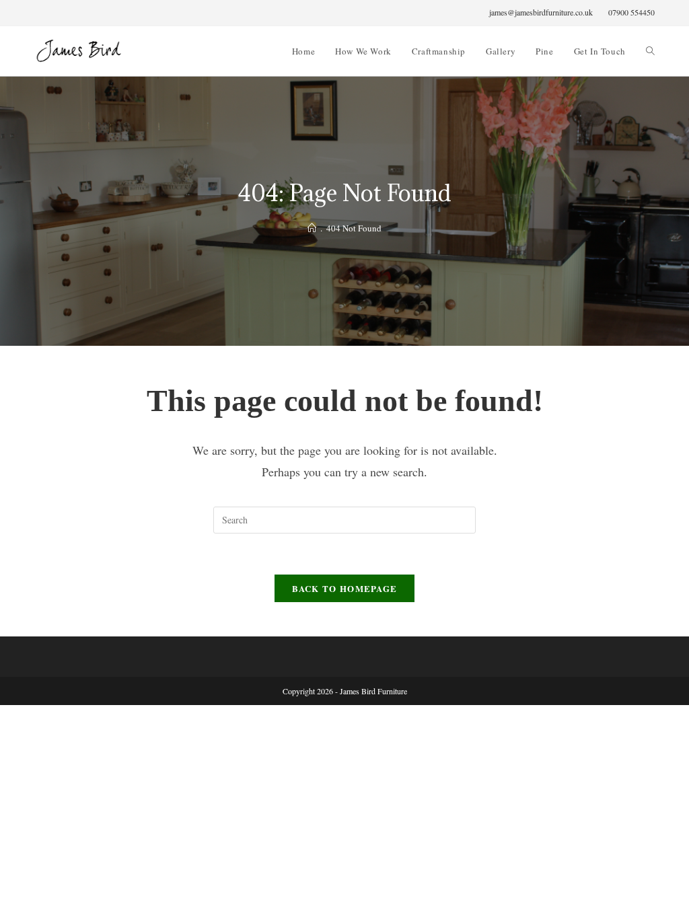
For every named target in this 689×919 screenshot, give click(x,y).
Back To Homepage (345, 588)
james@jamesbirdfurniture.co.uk (541, 12)
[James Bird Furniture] (311, 228)
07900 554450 (631, 12)
